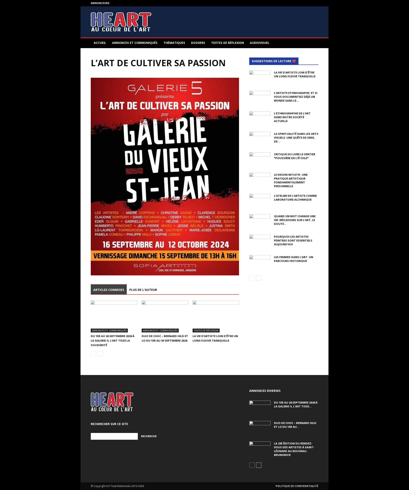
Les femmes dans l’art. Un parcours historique (293, 259)
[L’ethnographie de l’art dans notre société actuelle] (260, 118)
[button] (313, 43)
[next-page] (100, 353)
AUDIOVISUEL (259, 43)
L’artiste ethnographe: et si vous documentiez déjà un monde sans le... (295, 96)
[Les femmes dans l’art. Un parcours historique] (260, 262)
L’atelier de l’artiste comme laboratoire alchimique (295, 197)
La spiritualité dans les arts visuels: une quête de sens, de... (296, 137)
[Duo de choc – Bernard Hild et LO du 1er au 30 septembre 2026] (165, 316)
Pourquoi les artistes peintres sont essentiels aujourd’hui (293, 240)
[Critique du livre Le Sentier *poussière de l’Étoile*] (260, 159)
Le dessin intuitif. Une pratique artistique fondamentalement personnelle (291, 180)
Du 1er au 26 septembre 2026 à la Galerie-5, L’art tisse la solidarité (112, 340)
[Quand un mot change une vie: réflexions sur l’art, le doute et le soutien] (260, 221)
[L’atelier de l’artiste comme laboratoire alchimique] (260, 201)
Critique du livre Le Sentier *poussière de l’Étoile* (294, 156)
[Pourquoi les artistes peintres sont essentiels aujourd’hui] (260, 242)
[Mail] (315, 3)
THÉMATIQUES (174, 43)
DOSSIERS (198, 43)
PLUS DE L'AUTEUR (143, 290)
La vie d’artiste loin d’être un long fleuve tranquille (294, 74)
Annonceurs (100, 3)
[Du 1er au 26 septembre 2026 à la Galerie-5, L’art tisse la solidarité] (114, 316)
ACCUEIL (100, 43)
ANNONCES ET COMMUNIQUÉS (134, 43)
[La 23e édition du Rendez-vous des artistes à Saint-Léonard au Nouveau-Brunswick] (260, 448)
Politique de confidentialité (297, 486)
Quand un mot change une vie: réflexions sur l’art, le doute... (294, 220)
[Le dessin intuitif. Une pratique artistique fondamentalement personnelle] (260, 180)
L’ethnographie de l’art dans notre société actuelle (292, 117)
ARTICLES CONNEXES (108, 290)
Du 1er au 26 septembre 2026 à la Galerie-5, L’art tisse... (296, 404)
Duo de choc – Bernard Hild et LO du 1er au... (295, 425)
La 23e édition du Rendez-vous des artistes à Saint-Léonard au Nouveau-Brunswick (294, 449)
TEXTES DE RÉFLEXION (227, 43)
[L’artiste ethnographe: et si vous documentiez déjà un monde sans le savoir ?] (260, 98)
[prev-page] (93, 353)
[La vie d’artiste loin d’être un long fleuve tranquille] (216, 316)
